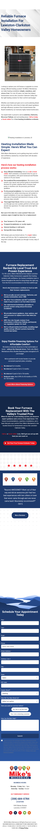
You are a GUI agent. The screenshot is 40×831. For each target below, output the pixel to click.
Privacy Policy (23, 828)
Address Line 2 (6, 659)
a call (29, 172)
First (3, 620)
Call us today (33, 117)
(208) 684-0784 (20, 798)
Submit (20, 736)
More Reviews (20, 515)
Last (3, 627)
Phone (3, 643)
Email (3, 635)
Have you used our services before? (12, 705)
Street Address (6, 651)
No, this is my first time (20, 709)
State (3, 674)
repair (30, 235)
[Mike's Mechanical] (20, 772)
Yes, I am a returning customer (20, 714)
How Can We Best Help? (9, 718)
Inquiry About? (6, 690)
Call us (4, 434)
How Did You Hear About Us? (10, 698)
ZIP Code (4, 682)
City (3, 666)
